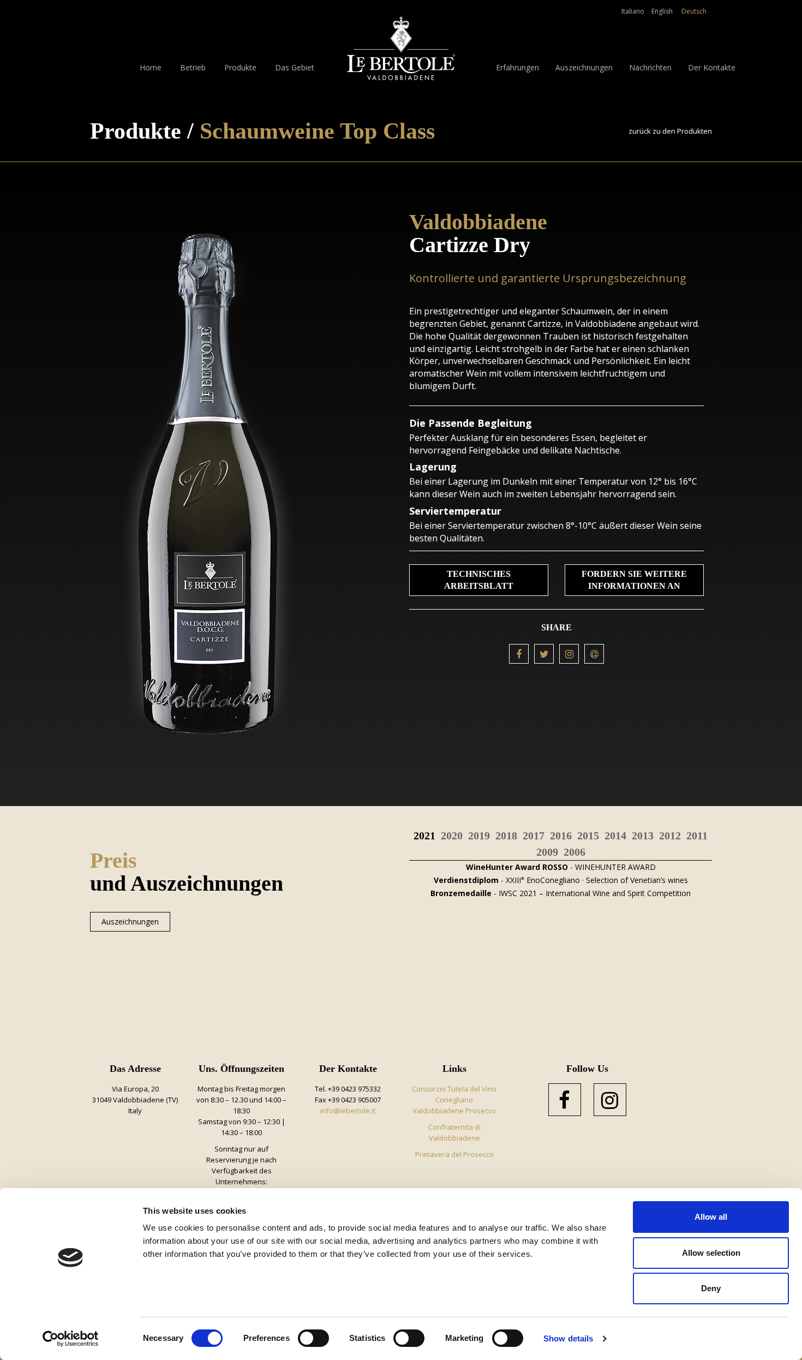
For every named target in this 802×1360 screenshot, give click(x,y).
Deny (711, 1288)
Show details (568, 1338)
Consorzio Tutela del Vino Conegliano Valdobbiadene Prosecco (454, 1100)
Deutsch (694, 11)
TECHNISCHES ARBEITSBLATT (478, 579)
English (662, 11)
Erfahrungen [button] (517, 67)
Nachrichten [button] (650, 67)
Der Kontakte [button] (711, 67)
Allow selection (711, 1252)
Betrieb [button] (193, 67)
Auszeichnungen (130, 921)
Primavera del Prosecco (454, 1154)
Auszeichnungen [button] (584, 67)
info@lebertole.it (347, 1111)
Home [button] (150, 67)
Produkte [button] (240, 67)
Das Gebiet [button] (294, 67)
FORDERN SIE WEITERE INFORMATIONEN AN (634, 579)
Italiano (632, 11)
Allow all (711, 1216)
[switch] (313, 1338)
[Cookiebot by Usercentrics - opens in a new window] (70, 1339)
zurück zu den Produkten (670, 131)
